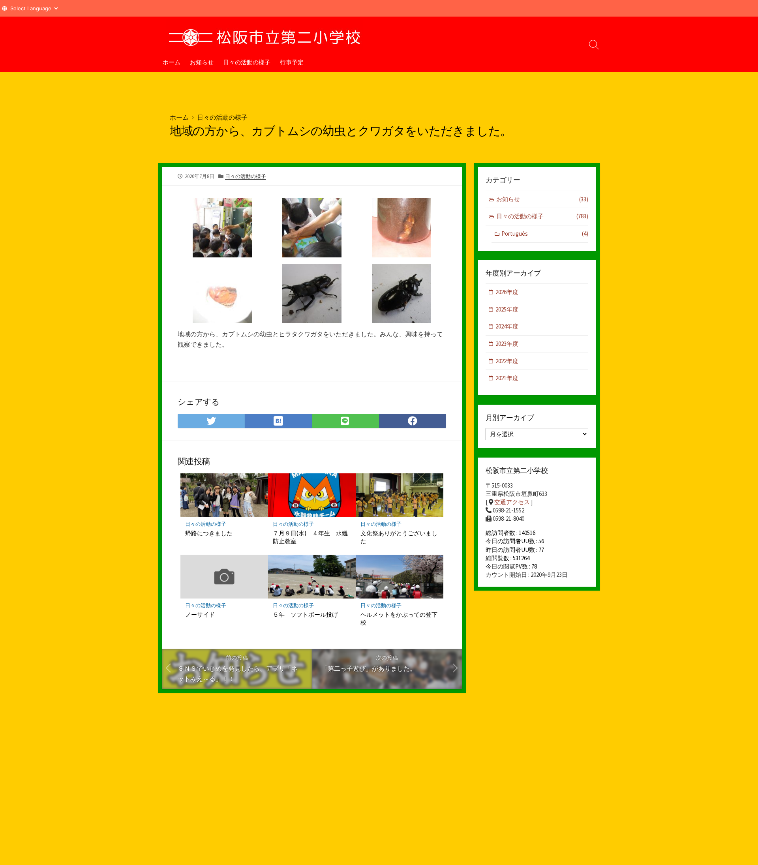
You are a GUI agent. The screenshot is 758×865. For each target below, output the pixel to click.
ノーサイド (200, 614)
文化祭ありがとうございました (398, 536)
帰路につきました (209, 533)
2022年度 (506, 361)
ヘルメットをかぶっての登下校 (398, 618)
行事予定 (292, 62)
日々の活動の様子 (246, 62)
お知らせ (202, 62)
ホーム (171, 62)
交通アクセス (512, 502)
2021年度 (506, 378)
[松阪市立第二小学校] (264, 34)
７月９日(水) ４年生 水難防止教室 (310, 536)
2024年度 (506, 326)
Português (544, 233)
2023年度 (506, 343)
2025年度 (506, 309)
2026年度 (506, 292)
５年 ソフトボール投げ (305, 614)
